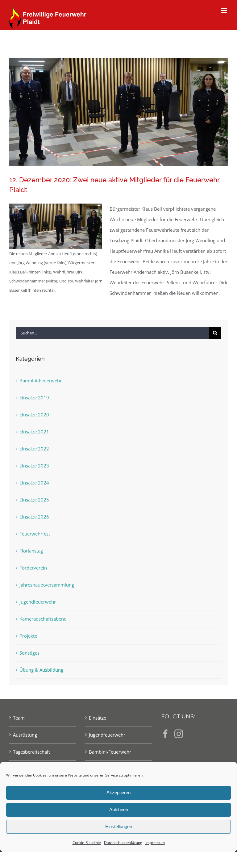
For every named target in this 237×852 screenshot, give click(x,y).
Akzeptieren (118, 792)
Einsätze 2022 (34, 448)
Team (19, 718)
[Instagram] (178, 733)
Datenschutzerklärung (123, 842)
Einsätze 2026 (34, 517)
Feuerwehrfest (34, 534)
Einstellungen (118, 826)
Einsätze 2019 (34, 397)
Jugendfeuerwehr (37, 602)
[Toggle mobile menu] (224, 10)
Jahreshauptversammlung (46, 585)
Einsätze (97, 718)
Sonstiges (29, 653)
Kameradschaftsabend (43, 619)
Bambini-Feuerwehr (40, 380)
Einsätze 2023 (34, 466)
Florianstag (31, 551)
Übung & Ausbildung (41, 670)
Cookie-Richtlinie (87, 842)
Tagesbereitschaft (31, 752)
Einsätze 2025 (34, 500)
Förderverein (33, 568)
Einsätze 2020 (34, 414)
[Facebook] (165, 733)
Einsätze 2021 (34, 431)
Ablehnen (118, 809)
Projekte (28, 636)
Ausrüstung (25, 735)
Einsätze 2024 (34, 483)
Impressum (155, 842)
